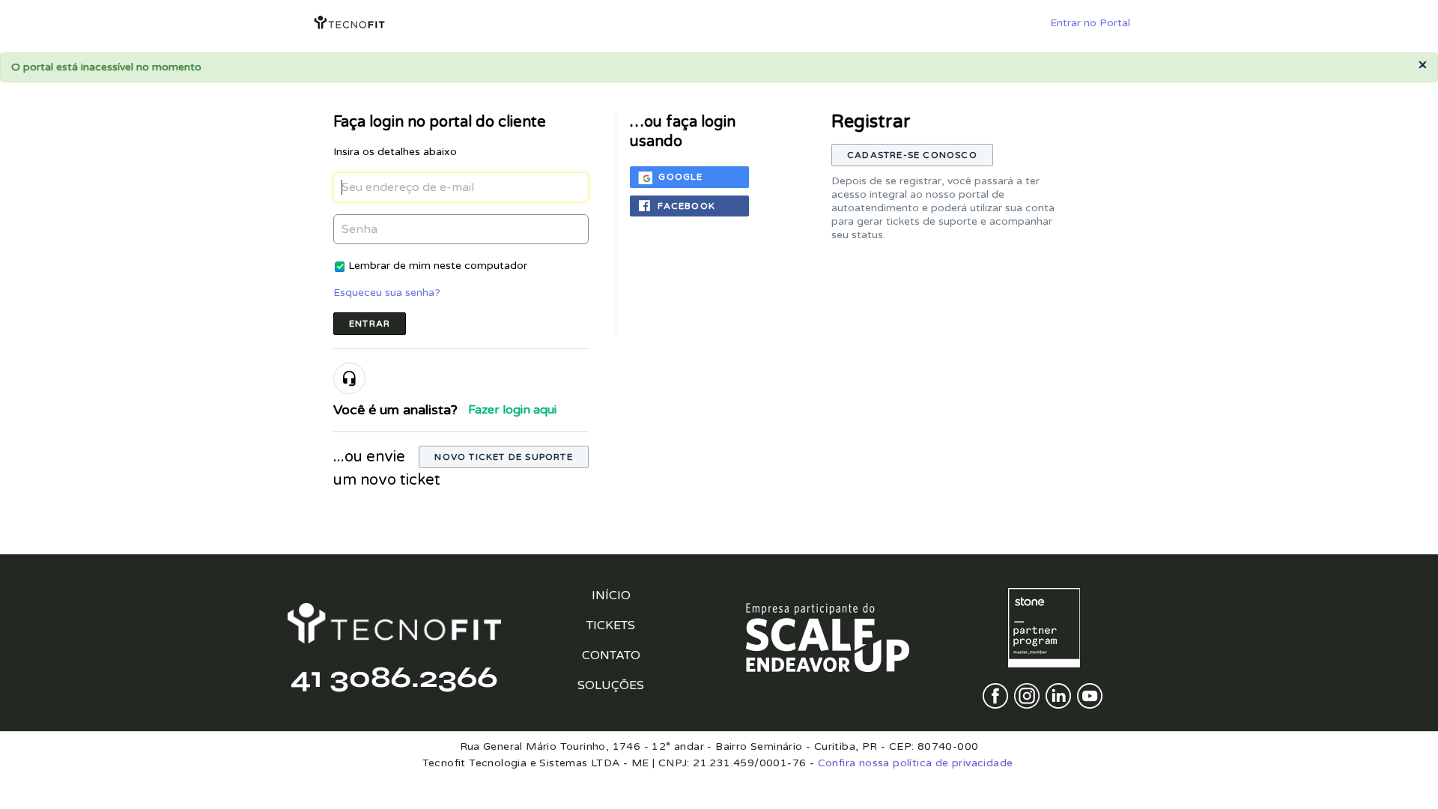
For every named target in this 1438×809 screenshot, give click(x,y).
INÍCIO (611, 595)
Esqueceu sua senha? (386, 292)
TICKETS (610, 625)
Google (680, 177)
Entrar (369, 323)
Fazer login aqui (512, 409)
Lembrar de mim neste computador (437, 265)
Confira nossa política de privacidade (915, 763)
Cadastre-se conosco (912, 155)
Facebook (686, 206)
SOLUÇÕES (610, 685)
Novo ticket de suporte (503, 457)
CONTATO (611, 655)
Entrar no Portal (1090, 22)
